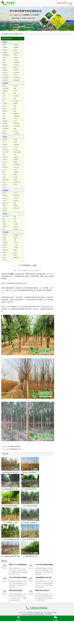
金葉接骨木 (16, 144)
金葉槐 (15, 67)
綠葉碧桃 (16, 113)
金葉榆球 (5, 139)
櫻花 (4, 113)
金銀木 (4, 177)
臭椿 (15, 128)
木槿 (15, 154)
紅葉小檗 (5, 162)
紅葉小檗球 (5, 216)
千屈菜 (15, 252)
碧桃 (15, 108)
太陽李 (15, 55)
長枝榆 (4, 108)
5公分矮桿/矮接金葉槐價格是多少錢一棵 (14, 506)
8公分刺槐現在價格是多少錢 (10, 556)
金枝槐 (4, 67)
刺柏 (4, 219)
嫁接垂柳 (5, 91)
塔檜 (4, 154)
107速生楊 (16, 133)
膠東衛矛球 (5, 203)
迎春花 (4, 182)
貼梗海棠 (16, 159)
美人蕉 (4, 247)
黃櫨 (4, 62)
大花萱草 (16, 247)
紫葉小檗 (5, 198)
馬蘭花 (15, 250)
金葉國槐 (16, 47)
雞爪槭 (4, 86)
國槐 (15, 93)
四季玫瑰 (5, 144)
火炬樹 (15, 60)
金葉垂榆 (5, 52)
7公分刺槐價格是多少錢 (30, 556)
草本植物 (5, 232)
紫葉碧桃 (5, 121)
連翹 (4, 172)
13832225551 (62, 3)
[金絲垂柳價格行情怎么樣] (10, 464)
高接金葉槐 (16, 80)
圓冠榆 (15, 103)
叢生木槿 (5, 157)
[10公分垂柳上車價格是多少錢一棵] (30, 514)
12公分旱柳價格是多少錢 (13, 449)
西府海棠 (5, 111)
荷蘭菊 (4, 237)
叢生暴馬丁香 (17, 182)
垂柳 (15, 88)
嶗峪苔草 (16, 257)
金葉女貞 (16, 198)
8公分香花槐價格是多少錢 (10, 539)
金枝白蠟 (5, 72)
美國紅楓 (16, 57)
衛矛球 (4, 193)
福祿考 (4, 255)
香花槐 (15, 86)
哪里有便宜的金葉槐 (15, 590)
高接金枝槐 (16, 77)
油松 (4, 229)
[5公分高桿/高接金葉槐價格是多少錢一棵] (30, 480)
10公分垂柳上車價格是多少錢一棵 (32, 522)
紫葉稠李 (5, 65)
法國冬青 (16, 157)
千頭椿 (4, 131)
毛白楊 (15, 131)
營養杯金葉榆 (17, 152)
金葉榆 (15, 50)
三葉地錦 (5, 235)
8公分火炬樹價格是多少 (30, 539)
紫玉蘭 (15, 177)
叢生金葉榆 (16, 126)
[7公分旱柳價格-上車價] (10, 514)
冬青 (15, 221)
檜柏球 (4, 224)
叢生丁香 (5, 184)
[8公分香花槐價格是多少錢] (10, 531)
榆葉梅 (15, 174)
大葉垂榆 (5, 103)
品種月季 (5, 159)
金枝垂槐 (16, 65)
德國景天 (5, 245)
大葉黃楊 (5, 195)
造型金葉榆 (16, 62)
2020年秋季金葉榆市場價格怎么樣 (46, 564)
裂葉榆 (4, 106)
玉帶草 (4, 260)
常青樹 (5, 214)
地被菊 (15, 237)
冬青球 (15, 139)
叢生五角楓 (5, 179)
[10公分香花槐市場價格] (30, 497)
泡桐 (4, 93)
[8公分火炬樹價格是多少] (30, 531)
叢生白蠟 (16, 167)
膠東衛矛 (16, 200)
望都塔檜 (5, 226)
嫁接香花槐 (5, 88)
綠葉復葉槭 (16, 116)
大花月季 (16, 147)
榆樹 (4, 101)
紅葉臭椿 (16, 70)
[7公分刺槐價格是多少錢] (30, 548)
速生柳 (15, 91)
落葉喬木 (16, 34)
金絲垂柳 (16, 45)
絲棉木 (4, 118)
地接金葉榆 (5, 128)
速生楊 (4, 133)
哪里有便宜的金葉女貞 (42, 590)
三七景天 (16, 245)
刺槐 (15, 106)
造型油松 (16, 226)
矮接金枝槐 (5, 80)
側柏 (15, 219)
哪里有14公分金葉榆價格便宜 (18, 564)
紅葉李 (4, 57)
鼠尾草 (4, 240)
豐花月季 (5, 147)
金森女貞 (5, 210)
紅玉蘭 (15, 149)
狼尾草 (15, 255)
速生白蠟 (16, 96)
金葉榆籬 (5, 123)
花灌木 (5, 137)
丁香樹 (15, 169)
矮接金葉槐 (5, 77)
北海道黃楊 (16, 164)
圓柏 (15, 216)
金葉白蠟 (5, 50)
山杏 (4, 142)
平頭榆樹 (16, 101)
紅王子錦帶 (5, 152)
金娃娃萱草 (5, 250)
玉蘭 (15, 111)
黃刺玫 (15, 142)
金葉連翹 (16, 172)
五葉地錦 (16, 235)
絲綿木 (15, 184)
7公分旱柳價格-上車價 (10, 522)
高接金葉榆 (16, 123)
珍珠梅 (15, 179)
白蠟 (4, 96)
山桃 (4, 116)
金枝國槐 (5, 47)
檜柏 (4, 221)
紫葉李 (4, 60)
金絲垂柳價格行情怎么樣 (10, 472)
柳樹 (38, 274)
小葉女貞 (5, 208)
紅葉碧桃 (16, 52)
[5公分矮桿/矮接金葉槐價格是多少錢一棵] (10, 497)
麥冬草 (4, 257)
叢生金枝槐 (16, 72)
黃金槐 (4, 45)
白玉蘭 (15, 118)
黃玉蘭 (15, 224)
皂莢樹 (15, 121)
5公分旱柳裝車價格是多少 (13, 446)
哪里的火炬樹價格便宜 (30, 472)
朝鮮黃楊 (5, 167)
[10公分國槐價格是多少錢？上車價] (10, 480)
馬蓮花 (4, 252)
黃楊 (4, 164)
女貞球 (15, 193)
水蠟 (15, 203)
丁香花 (4, 169)
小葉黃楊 (16, 195)
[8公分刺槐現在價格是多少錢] (10, 548)
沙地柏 (4, 200)
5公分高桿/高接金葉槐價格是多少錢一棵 (34, 489)
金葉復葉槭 (5, 55)
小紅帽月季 (5, 149)
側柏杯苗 (16, 229)
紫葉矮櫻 (5, 70)
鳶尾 (15, 240)
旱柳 (21, 34)
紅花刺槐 (5, 75)
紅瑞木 (4, 174)
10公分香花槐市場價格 (30, 506)
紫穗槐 (15, 162)
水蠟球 (4, 205)
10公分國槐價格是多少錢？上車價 (12, 489)
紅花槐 (15, 75)
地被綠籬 (5, 190)
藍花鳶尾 (5, 242)
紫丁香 (4, 187)
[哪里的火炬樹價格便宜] (30, 464)
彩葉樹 (5, 42)
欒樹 (15, 98)
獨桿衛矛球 (16, 208)
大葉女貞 (16, 205)
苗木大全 (11, 34)
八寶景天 (16, 242)
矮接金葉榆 (5, 126)
